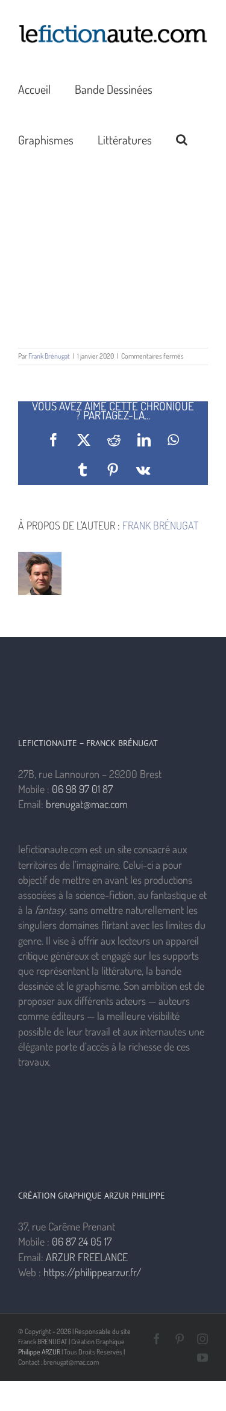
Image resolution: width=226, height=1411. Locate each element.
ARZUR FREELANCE (87, 1257)
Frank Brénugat (49, 355)
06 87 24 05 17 (81, 1241)
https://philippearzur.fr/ (92, 1272)
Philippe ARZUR (39, 1351)
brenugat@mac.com (87, 803)
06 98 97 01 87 (82, 788)
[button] (181, 139)
